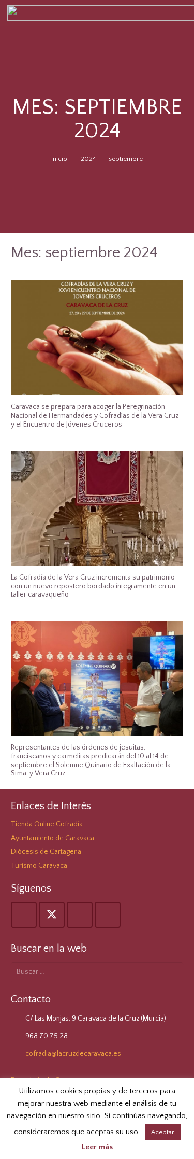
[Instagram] (108, 915)
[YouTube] (80, 915)
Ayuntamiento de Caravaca (52, 838)
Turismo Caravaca (39, 865)
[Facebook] (24, 915)
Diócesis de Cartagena (46, 851)
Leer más (97, 1146)
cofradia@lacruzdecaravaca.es (73, 1054)
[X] (52, 915)
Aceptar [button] (162, 1132)
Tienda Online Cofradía (47, 824)
